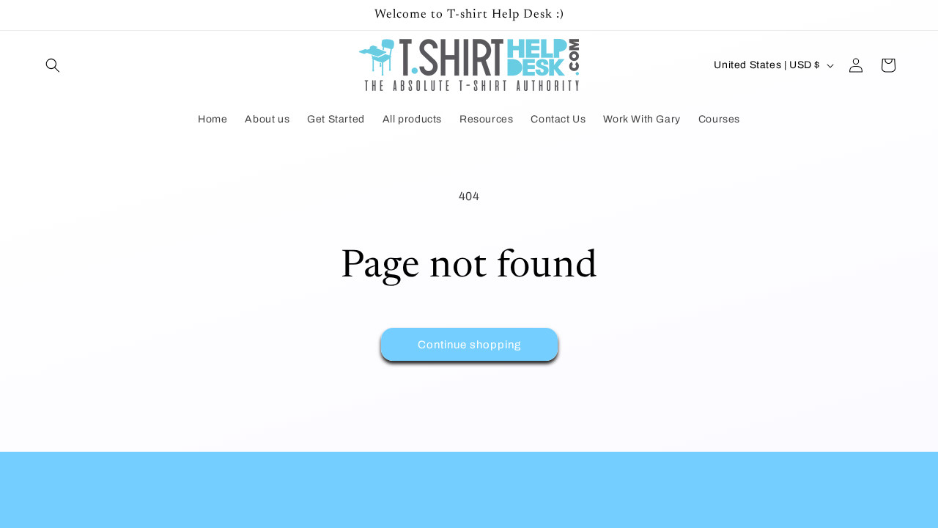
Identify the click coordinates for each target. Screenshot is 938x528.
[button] (53, 65)
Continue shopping (469, 345)
